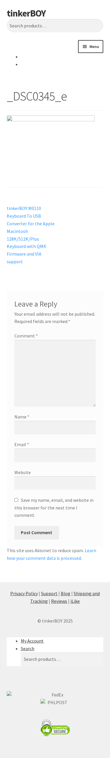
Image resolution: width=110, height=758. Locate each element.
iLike (75, 601)
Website (22, 472)
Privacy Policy (24, 593)
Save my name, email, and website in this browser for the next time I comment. (54, 507)
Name (21, 417)
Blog (65, 593)
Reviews (59, 601)
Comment (26, 336)
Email (21, 444)
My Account (32, 641)
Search (27, 648)
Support (49, 593)
